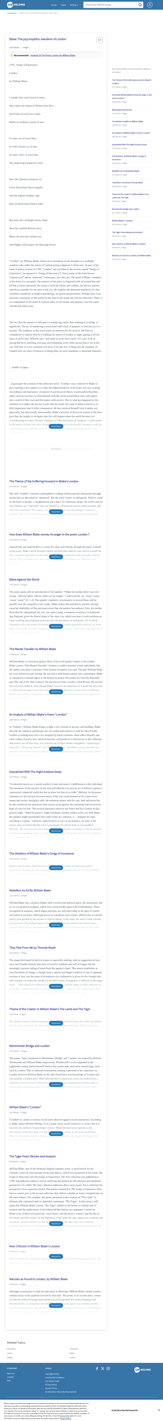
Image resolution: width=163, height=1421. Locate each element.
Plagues (10, 1357)
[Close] (159, 1410)
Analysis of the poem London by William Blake (52, 55)
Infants (21, 146)
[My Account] (150, 4)
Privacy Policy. (66, 1418)
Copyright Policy (52, 1374)
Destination (11, 1349)
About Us (11, 1373)
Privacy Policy (51, 1384)
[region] (81, 1410)
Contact (10, 1377)
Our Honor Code (52, 1381)
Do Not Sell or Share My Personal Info (125, 1410)
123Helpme (12, 13)
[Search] (140, 5)
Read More (55, 511)
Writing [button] (73, 5)
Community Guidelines (54, 1377)
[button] (100, 41)
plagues (31, 244)
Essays (54, 5)
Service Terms (51, 1388)
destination (89, 326)
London (73, 1357)
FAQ (8, 1380)
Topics (63, 5)
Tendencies (74, 1349)
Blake (72, 1353)
